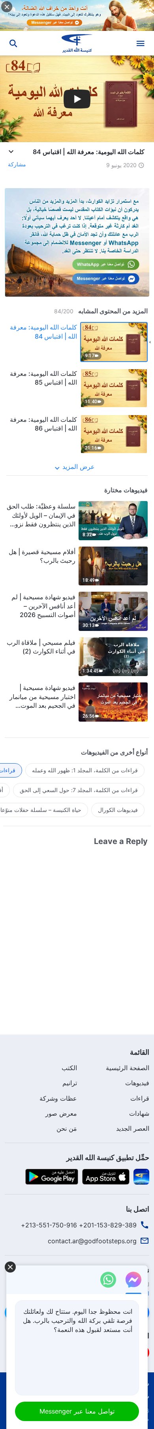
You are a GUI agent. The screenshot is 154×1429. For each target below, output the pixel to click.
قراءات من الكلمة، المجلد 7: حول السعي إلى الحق (79, 790)
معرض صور (61, 1113)
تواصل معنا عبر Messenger (77, 1411)
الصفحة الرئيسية (127, 1068)
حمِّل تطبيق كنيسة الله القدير (107, 1157)
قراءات (139, 1098)
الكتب (69, 1068)
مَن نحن (66, 1128)
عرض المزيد (78, 467)
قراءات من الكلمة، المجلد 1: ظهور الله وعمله (85, 770)
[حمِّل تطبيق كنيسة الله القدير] (141, 1176)
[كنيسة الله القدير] (77, 43)
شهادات (139, 1113)
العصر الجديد (132, 1128)
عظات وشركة (58, 1098)
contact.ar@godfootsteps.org (92, 1241)
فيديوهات (137, 1083)
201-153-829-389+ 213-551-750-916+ (79, 1225)
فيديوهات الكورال (118, 809)
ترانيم (69, 1083)
